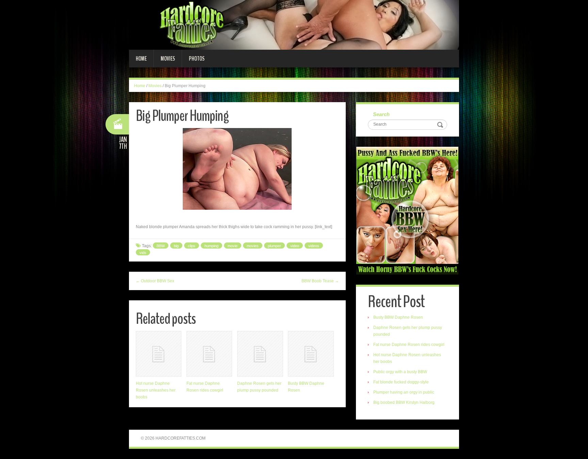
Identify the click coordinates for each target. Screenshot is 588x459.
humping (211, 246)
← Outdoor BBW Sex (155, 281)
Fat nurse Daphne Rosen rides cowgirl (408, 344)
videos (313, 246)
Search (381, 114)
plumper (274, 246)
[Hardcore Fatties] (294, 24)
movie (233, 246)
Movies (168, 58)
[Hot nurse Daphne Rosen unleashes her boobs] (158, 354)
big (176, 246)
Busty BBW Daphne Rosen (398, 317)
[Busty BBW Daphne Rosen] (310, 354)
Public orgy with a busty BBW (400, 371)
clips (191, 246)
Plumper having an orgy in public (403, 392)
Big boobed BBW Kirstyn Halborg (404, 402)
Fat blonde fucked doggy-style (401, 382)
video (294, 246)
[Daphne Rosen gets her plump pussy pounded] (260, 354)
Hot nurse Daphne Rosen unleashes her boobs (156, 390)
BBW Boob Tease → (320, 281)
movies (253, 246)
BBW (161, 246)
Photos (197, 58)
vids (143, 253)
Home (141, 58)
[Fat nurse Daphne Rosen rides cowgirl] (209, 354)
